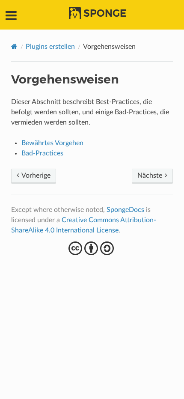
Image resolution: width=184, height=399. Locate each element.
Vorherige (35, 175)
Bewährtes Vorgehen (52, 143)
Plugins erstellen (50, 46)
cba (92, 248)
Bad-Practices (42, 153)
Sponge (104, 13)
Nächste (150, 175)
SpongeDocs (125, 209)
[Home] (14, 46)
